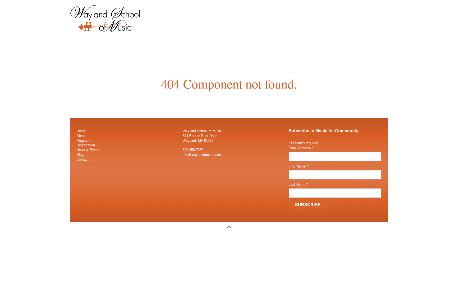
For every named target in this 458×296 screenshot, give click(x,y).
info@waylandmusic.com (202, 155)
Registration (86, 145)
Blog (80, 155)
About (81, 136)
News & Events (88, 150)
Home (81, 131)
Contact (83, 159)
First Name (298, 166)
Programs (84, 141)
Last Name (298, 185)
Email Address (301, 148)
